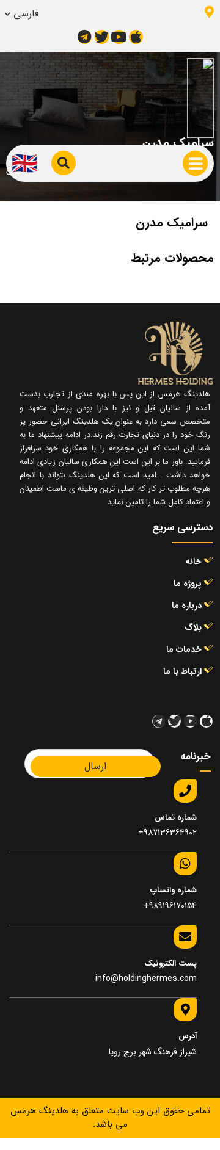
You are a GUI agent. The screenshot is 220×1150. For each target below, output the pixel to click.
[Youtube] (119, 37)
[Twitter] (102, 37)
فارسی (25, 13)
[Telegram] (85, 37)
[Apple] (136, 37)
